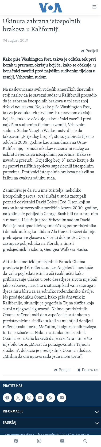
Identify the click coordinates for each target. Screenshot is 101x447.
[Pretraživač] (85, 441)
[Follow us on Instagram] (29, 397)
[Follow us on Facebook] (7, 397)
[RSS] (50, 397)
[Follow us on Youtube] (39, 397)
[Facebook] (16, 441)
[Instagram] (39, 441)
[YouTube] (62, 441)
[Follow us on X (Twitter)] (18, 397)
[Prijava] (61, 397)
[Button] (89, 51)
